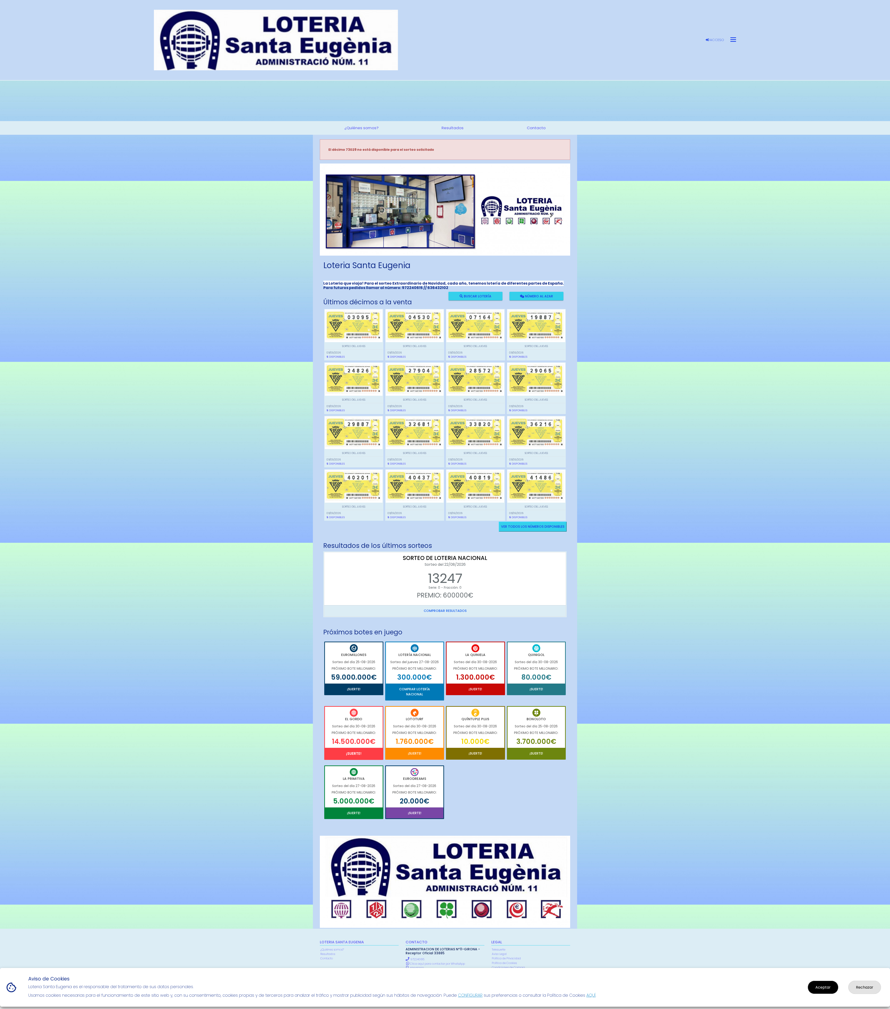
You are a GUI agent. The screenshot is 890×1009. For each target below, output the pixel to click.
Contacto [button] (536, 128)
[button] (338, 215)
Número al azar (538, 296)
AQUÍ (591, 995)
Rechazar (864, 987)
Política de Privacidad (506, 958)
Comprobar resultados (445, 610)
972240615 (417, 959)
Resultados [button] (453, 128)
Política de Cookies (504, 963)
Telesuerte (498, 949)
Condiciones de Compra (508, 967)
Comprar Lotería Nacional (414, 692)
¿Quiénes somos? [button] (361, 128)
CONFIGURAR (470, 995)
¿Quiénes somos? (332, 949)
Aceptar (823, 987)
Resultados (327, 954)
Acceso (716, 40)
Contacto (326, 958)
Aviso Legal (499, 954)
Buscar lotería (477, 296)
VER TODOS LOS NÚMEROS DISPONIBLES (532, 526)
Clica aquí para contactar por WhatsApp (437, 964)
